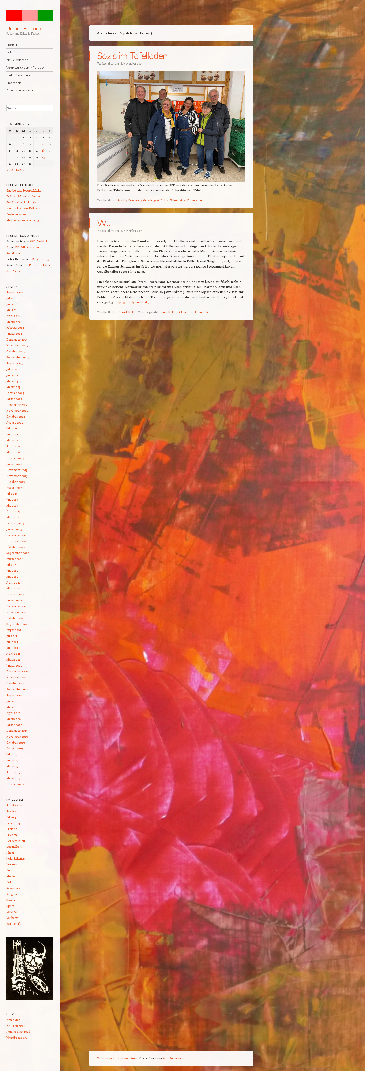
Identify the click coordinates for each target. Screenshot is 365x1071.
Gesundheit (14, 847)
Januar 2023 (14, 529)
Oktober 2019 (15, 742)
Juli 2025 (11, 369)
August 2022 (14, 559)
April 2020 (13, 713)
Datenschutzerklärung (21, 90)
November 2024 (17, 411)
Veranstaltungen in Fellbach (25, 67)
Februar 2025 (15, 393)
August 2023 (14, 488)
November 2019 (17, 736)
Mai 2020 (12, 707)
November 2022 (17, 541)
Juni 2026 (12, 304)
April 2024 (13, 446)
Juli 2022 (11, 565)
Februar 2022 (15, 594)
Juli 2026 (12, 298)
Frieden (11, 835)
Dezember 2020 (17, 671)
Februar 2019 (15, 784)
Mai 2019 (12, 766)
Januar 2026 (14, 333)
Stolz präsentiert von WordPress (117, 1058)
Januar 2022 (14, 600)
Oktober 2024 (15, 416)
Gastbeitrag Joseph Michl (23, 190)
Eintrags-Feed (15, 1026)
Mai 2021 (12, 648)
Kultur (132, 312)
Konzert (12, 864)
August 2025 (14, 363)
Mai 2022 (12, 576)
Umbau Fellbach (23, 28)
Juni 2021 (12, 642)
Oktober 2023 (15, 482)
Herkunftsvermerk (18, 75)
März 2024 (13, 452)
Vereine (11, 912)
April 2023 (13, 511)
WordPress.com (172, 1058)
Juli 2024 (11, 428)
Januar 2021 (14, 665)
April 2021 (13, 653)
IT (7, 247)
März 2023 (13, 517)
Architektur (14, 805)
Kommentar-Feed (18, 1032)
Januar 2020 (14, 725)
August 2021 (14, 630)
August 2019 (14, 748)
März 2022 (13, 588)
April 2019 (13, 772)
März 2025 (13, 387)
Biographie (14, 83)
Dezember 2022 (17, 535)
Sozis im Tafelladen (132, 55)
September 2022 (17, 553)
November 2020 (17, 677)
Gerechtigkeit (151, 200)
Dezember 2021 (16, 606)
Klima (10, 852)
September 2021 (17, 624)
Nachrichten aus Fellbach (23, 208)
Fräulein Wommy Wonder (23, 196)
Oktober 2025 (15, 351)
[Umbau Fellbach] (29, 15)
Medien (11, 876)
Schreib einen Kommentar (186, 200)
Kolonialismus (15, 858)
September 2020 (17, 689)
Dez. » (20, 170)
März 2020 (13, 719)
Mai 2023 (12, 505)
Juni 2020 (12, 701)
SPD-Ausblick (39, 241)
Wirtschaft (13, 924)
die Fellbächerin (17, 60)
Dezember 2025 (17, 339)
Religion (11, 894)
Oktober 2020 (15, 683)
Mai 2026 (12, 310)
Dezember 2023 (16, 470)
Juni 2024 (12, 434)
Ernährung (135, 200)
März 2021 (13, 659)
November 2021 (17, 612)
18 (43, 150)
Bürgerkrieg (40, 259)
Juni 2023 (12, 499)
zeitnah (11, 52)
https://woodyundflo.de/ (132, 302)
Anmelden (13, 1020)
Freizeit (122, 312)
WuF (106, 223)
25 (43, 157)
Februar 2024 (15, 458)
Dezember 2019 (17, 731)
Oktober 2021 (15, 618)
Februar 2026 (15, 328)
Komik (163, 312)
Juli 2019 (11, 754)
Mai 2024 (12, 440)
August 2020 (14, 695)
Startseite (12, 45)
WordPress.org (16, 1037)
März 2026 (13, 322)
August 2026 (14, 292)
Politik (164, 200)
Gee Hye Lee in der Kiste (22, 202)
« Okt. (10, 170)
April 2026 (13, 316)
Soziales (11, 900)
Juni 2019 (12, 760)
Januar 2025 (14, 399)
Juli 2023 (11, 493)
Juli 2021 (11, 636)
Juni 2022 (12, 571)
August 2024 (14, 422)
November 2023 (17, 476)
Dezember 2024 (17, 405)
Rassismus (13, 888)
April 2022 (13, 582)
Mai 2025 (12, 381)
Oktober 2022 (15, 547)
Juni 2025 (12, 375)
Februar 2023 (15, 523)
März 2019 (13, 778)
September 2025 (17, 357)
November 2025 (17, 345)
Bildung (11, 817)
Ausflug (122, 200)
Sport (10, 906)
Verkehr (12, 918)
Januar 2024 (14, 464)
